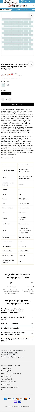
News (3, 390)
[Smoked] (7, 85)
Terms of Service (7, 379)
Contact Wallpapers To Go (10, 365)
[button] (31, 64)
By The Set (7, 94)
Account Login (6, 368)
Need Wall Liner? (7, 158)
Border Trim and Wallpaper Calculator (14, 139)
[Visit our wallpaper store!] (11, 3)
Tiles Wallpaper (24, 224)
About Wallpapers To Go (10, 387)
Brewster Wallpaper (25, 165)
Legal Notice (6, 384)
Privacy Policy (6, 376)
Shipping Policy (7, 371)
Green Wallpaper (24, 237)
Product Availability (8, 382)
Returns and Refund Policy (11, 373)
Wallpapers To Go (14, 406)
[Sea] (3, 85)
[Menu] (2, 5)
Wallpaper (22, 212)
